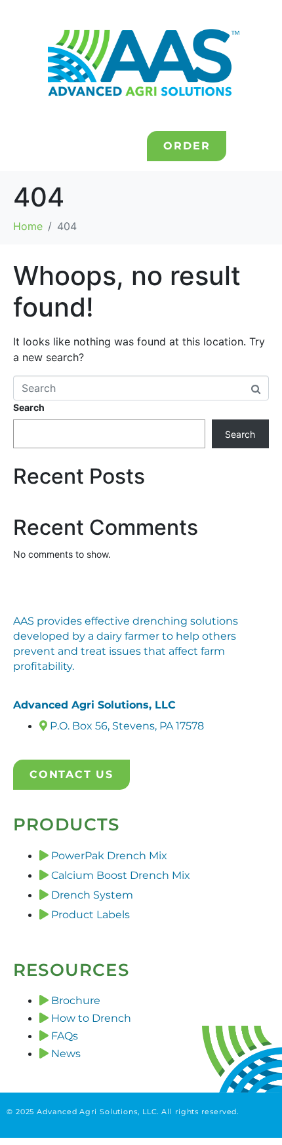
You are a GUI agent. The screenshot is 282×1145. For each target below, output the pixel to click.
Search (29, 407)
